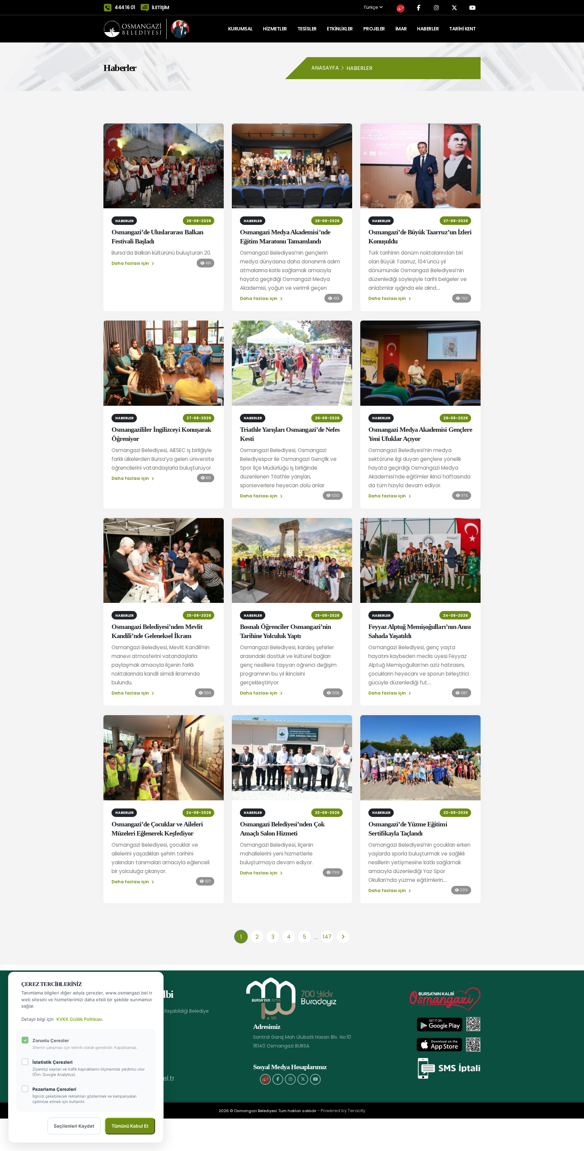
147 (327, 937)
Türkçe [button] (371, 7)
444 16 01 (125, 7)
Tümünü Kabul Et (130, 1126)
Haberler (428, 28)
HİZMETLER (275, 28)
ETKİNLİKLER (340, 28)
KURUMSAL (240, 28)
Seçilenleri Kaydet (74, 1126)
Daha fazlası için (131, 263)
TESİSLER (307, 28)
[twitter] (303, 1079)
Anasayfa (325, 68)
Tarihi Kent (462, 28)
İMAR (401, 28)
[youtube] (315, 1079)
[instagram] (290, 1079)
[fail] (265, 1079)
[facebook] (278, 1079)
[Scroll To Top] (572, 1143)
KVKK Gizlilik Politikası (79, 1019)
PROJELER (374, 28)
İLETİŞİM (160, 7)
